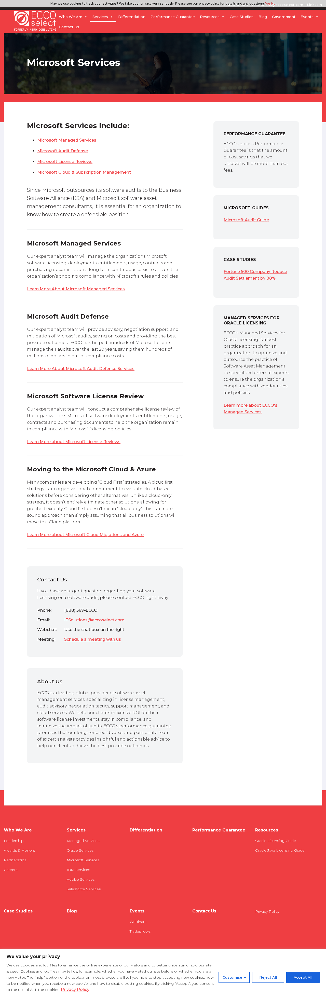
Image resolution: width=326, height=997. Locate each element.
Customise (232, 977)
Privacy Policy (75, 989)
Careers (10, 869)
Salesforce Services (84, 889)
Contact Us (69, 27)
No (273, 3)
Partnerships (15, 860)
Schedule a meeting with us (92, 639)
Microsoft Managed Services (66, 140)
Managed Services (83, 840)
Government (283, 17)
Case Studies (241, 17)
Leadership (14, 840)
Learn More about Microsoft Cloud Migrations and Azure (85, 534)
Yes (267, 3)
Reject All (268, 977)
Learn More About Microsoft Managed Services (76, 288)
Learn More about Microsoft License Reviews (73, 441)
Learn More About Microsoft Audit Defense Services (80, 368)
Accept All (303, 977)
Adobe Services (80, 879)
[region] (163, 973)
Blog (263, 17)
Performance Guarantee (173, 17)
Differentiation (131, 17)
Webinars (138, 921)
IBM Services (78, 869)
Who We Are (70, 17)
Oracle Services (80, 850)
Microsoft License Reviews (64, 161)
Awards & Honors (19, 850)
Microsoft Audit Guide (246, 219)
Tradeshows (140, 931)
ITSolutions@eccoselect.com (94, 620)
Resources (210, 17)
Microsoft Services (83, 860)
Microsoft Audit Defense (62, 150)
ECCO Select (35, 21)
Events (307, 17)
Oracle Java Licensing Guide (280, 850)
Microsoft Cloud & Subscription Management (84, 172)
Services (100, 17)
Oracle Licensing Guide (275, 840)
